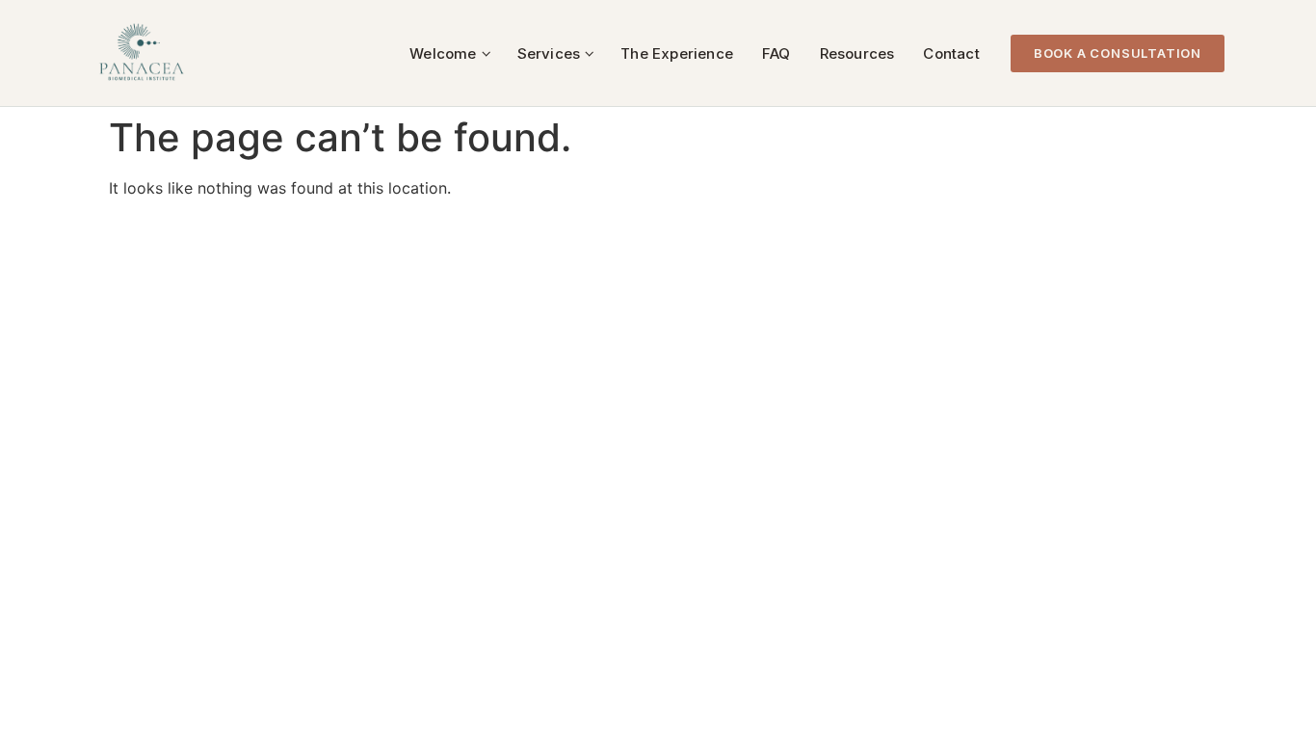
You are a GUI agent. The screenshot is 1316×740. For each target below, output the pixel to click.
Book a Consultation (1117, 53)
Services (549, 53)
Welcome (442, 53)
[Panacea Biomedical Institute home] (142, 53)
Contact (951, 53)
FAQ (776, 53)
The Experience (676, 53)
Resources (857, 53)
